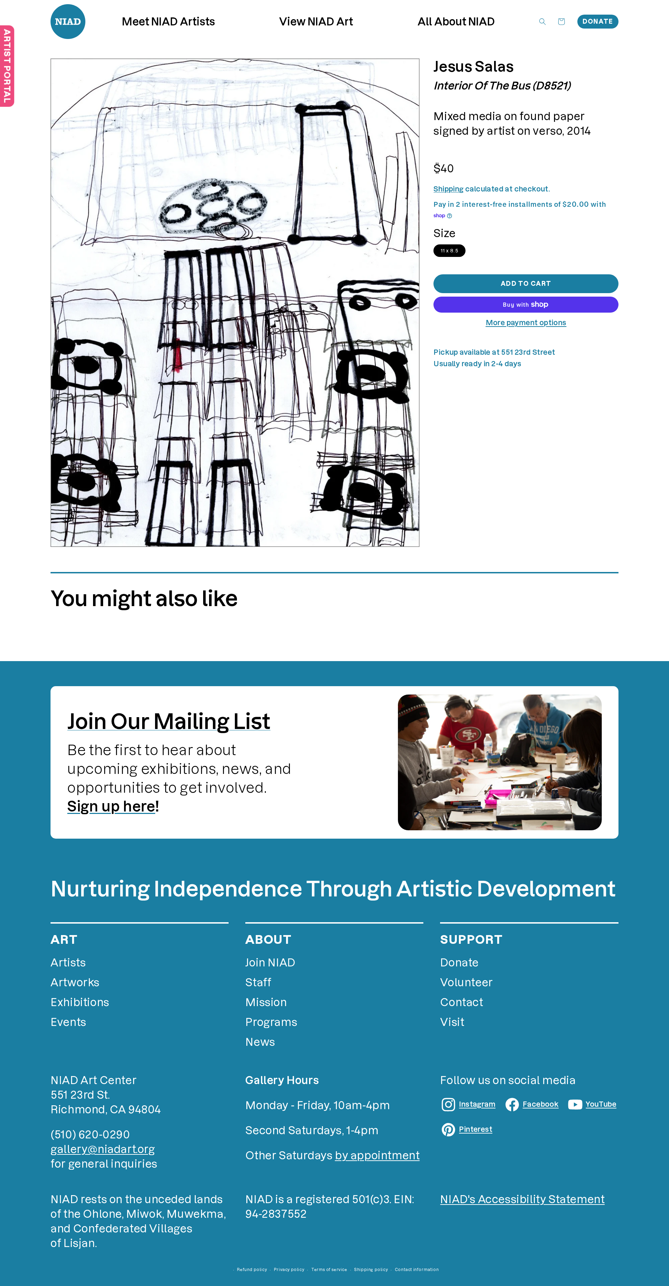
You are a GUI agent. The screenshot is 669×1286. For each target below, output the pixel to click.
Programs (271, 1022)
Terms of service (329, 1270)
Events (68, 1022)
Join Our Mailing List (168, 721)
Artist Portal (7, 66)
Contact (461, 1002)
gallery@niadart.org (103, 1149)
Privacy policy (289, 1270)
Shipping (448, 189)
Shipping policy (371, 1270)
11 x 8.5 (449, 250)
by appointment (377, 1155)
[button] (316, 21)
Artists (68, 963)
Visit (452, 1022)
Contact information (417, 1270)
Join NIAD (270, 963)
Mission (266, 1002)
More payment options (526, 323)
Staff (258, 982)
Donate (598, 21)
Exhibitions (80, 1002)
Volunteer (466, 982)
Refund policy (252, 1270)
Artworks (75, 982)
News (260, 1042)
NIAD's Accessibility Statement (522, 1199)
